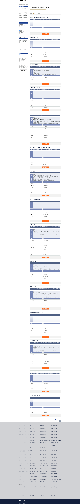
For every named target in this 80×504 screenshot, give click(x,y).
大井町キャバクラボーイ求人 (54, 450)
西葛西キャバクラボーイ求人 (54, 437)
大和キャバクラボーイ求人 (33, 428)
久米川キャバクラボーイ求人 (33, 457)
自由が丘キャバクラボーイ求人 (23, 442)
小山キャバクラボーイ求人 (43, 479)
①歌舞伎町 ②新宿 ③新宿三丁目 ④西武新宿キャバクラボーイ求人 (35, 447)
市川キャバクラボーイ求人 (43, 457)
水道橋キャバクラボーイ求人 (33, 454)
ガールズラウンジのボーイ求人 (23, 489)
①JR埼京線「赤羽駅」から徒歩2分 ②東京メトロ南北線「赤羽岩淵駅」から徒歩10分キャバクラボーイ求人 (56, 445)
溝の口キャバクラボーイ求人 (23, 460)
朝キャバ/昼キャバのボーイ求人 (23, 487)
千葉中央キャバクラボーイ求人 (23, 431)
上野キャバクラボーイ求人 (33, 425)
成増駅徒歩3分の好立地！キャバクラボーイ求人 (45, 444)
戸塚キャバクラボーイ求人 (33, 465)
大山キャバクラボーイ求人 (33, 434)
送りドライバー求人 (23, 58)
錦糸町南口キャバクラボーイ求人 (54, 442)
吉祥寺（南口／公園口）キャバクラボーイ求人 (45, 440)
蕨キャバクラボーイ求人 (22, 473)
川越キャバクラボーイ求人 (54, 468)
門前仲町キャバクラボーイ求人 (33, 431)
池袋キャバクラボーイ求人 (54, 425)
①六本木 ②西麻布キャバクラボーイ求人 (24, 434)
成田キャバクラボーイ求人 (54, 473)
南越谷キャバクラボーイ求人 (33, 468)
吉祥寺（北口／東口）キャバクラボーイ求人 (35, 442)
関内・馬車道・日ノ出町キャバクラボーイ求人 (35, 463)
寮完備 (21, 30)
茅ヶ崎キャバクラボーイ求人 (23, 465)
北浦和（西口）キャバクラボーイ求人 (34, 471)
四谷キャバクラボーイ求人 (43, 442)
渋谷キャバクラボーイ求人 (23, 428)
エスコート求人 (22, 59)
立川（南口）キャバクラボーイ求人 (24, 437)
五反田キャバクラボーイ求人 (54, 431)
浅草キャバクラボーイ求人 (54, 454)
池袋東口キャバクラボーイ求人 (33, 450)
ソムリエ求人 (22, 65)
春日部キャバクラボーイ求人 (43, 471)
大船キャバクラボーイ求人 (54, 465)
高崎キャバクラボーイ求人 (43, 481)
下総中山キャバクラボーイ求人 (43, 476)
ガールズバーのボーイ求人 (23, 41)
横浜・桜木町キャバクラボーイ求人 (24, 463)
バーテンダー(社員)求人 (23, 67)
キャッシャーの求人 (53, 495)
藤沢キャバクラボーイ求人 (54, 460)
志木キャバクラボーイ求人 (43, 468)
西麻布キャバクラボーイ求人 (54, 457)
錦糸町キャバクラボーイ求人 (43, 428)
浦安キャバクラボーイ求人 (23, 479)
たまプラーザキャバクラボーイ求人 (44, 465)
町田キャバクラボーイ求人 (43, 431)
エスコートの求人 (22, 495)
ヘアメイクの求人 (32, 495)
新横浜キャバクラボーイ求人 (43, 460)
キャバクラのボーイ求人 (23, 40)
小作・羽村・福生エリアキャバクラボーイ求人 (56, 440)
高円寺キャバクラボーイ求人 (54, 434)
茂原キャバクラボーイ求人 (54, 476)
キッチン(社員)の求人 (42, 495)
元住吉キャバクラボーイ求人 (54, 463)
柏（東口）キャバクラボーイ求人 (33, 476)
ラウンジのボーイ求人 (23, 42)
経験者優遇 (22, 24)
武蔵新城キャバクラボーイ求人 (43, 463)
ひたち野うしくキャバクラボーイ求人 (34, 481)
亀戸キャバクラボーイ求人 (23, 454)
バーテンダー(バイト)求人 (24, 66)
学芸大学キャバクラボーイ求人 (33, 440)
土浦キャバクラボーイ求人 (23, 481)
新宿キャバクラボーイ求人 (33, 437)
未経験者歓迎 (22, 25)
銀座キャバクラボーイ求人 (23, 425)
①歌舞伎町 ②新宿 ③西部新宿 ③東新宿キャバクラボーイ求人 (45, 447)
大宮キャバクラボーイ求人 (23, 468)
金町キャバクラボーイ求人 (43, 450)
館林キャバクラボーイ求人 (54, 481)
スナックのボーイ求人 (32, 487)
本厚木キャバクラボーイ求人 (33, 460)
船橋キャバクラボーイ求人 (33, 473)
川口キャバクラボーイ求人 (54, 471)
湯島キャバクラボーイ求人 (23, 457)
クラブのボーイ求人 (53, 486)
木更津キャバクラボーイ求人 (23, 476)
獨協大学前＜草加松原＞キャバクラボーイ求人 (25, 471)
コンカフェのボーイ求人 (43, 487)
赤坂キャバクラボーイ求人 (43, 434)
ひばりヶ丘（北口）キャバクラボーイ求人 (24, 440)
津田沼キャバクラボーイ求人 (43, 473)
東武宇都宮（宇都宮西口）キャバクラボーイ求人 (56, 479)
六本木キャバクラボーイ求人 (43, 425)
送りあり (22, 31)
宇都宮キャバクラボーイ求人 (33, 479)
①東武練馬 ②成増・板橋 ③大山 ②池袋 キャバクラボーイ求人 (25, 451)
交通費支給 (22, 32)
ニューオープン (22, 37)
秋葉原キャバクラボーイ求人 (54, 428)
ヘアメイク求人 (22, 60)
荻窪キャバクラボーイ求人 (43, 454)
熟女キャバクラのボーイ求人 (54, 487)
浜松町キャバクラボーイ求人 (43, 437)
